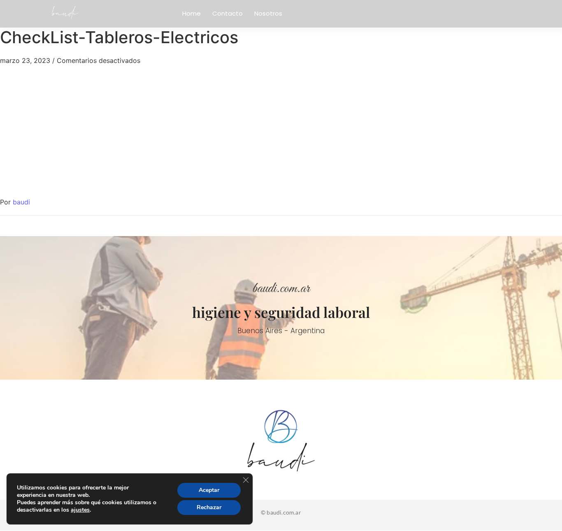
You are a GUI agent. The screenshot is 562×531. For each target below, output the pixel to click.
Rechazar (209, 507)
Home (191, 13)
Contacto (227, 13)
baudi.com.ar (281, 288)
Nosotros (268, 13)
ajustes (80, 510)
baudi (21, 202)
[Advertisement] (281, 127)
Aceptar (209, 490)
